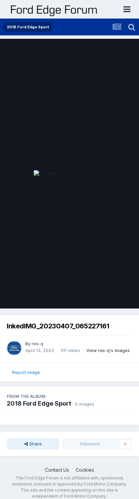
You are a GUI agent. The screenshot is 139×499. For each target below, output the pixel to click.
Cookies (85, 470)
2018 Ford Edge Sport (39, 403)
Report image (26, 372)
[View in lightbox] (70, 173)
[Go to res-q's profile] (14, 348)
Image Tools (111, 296)
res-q (37, 343)
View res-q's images (108, 350)
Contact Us (57, 470)
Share (35, 443)
